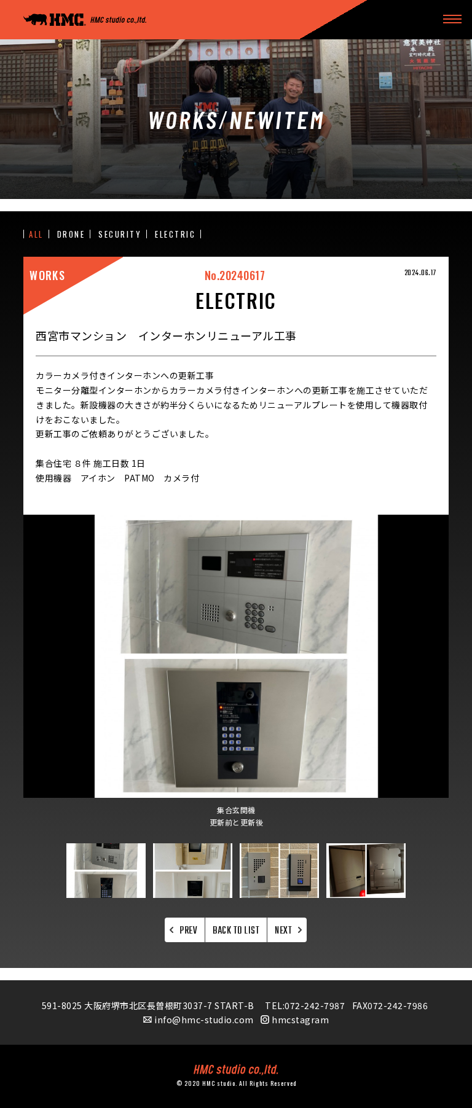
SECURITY (119, 234)
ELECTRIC (175, 234)
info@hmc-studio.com (204, 1019)
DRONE (71, 234)
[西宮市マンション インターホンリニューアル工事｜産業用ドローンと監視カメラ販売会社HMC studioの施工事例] (84, 20)
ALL (36, 234)
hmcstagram (300, 1019)
